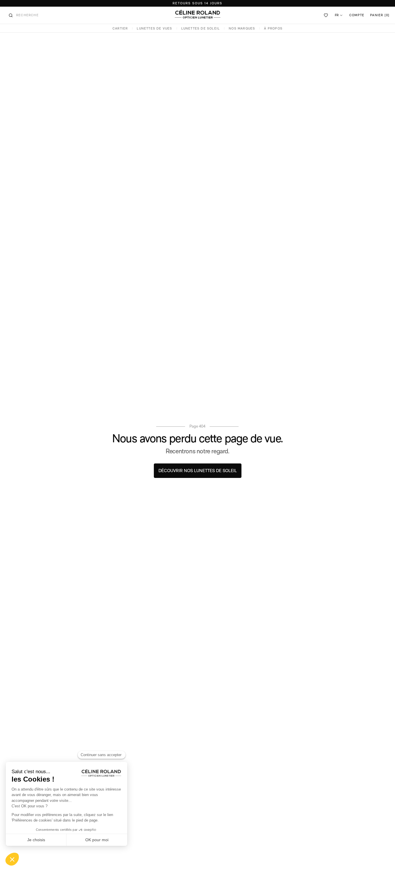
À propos (273, 28)
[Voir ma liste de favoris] (326, 15)
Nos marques (242, 28)
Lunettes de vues (154, 28)
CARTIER (120, 28)
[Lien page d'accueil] (197, 14)
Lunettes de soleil (200, 28)
